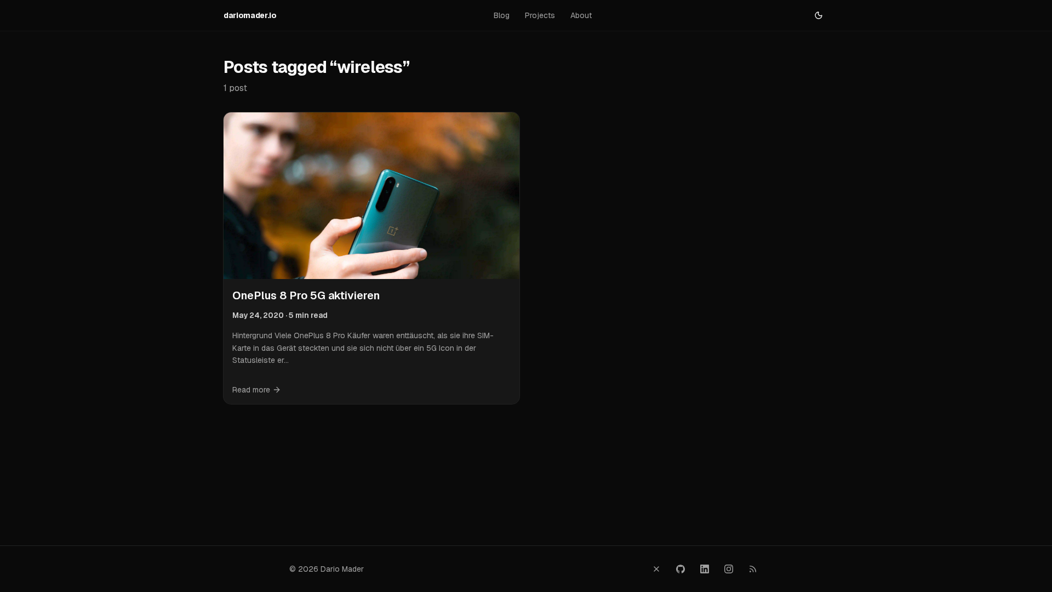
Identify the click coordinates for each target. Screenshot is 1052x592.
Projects (540, 15)
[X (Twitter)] (656, 569)
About (581, 15)
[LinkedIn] (704, 569)
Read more (251, 390)
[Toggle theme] (818, 15)
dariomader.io (250, 15)
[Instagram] (729, 569)
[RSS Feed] (753, 569)
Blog (502, 15)
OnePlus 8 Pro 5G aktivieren (306, 295)
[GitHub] (680, 569)
